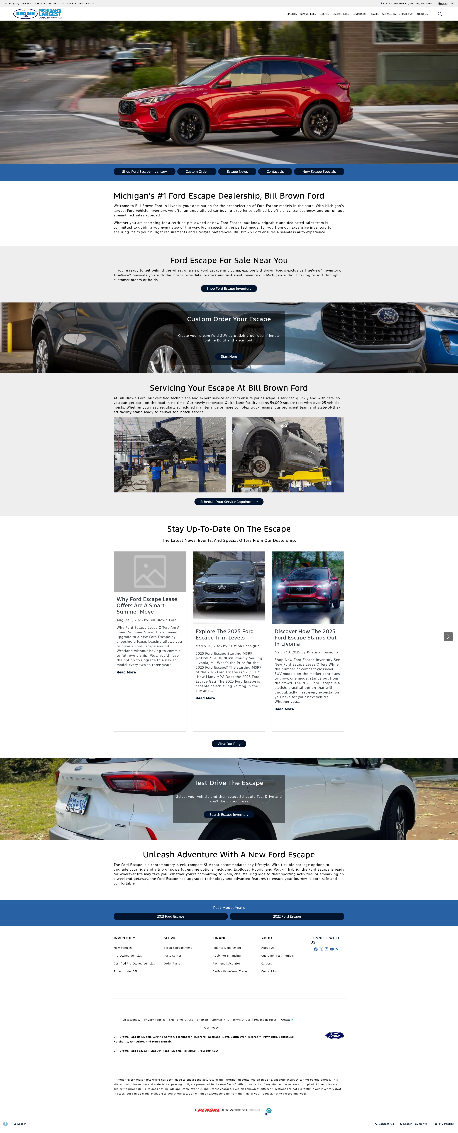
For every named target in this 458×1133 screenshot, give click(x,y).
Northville (121, 1041)
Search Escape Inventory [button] (229, 814)
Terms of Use (242, 1019)
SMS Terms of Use (181, 1019)
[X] (321, 949)
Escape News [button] (237, 171)
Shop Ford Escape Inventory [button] (144, 171)
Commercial (359, 14)
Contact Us (269, 971)
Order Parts (172, 963)
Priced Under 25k (126, 971)
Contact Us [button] (275, 171)
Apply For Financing (227, 955)
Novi (225, 1037)
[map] (337, 949)
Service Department (178, 947)
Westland (214, 1037)
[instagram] (326, 949)
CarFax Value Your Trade (230, 971)
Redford (200, 1037)
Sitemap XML (220, 1019)
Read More (126, 672)
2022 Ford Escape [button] (287, 916)
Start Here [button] (229, 356)
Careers (266, 963)
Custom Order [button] (197, 171)
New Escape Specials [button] (319, 171)
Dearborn (255, 1037)
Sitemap (202, 1019)
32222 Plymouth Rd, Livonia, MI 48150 (407, 3)
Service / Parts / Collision (397, 14)
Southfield (286, 1037)
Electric (324, 14)
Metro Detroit (161, 1041)
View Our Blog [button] (229, 744)
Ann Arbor (137, 1041)
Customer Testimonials (277, 955)
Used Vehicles (341, 14)
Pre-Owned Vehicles (128, 955)
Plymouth (270, 1037)
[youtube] (332, 949)
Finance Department (227, 947)
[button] (440, 14)
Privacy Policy (209, 1027)
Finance (374, 14)
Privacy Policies (154, 1019)
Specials (292, 14)
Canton (169, 1037)
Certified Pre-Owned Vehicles (134, 963)
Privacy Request (265, 1019)
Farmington (184, 1037)
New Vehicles (308, 14)
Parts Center (172, 955)
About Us (422, 14)
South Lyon (239, 1037)
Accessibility (131, 1019)
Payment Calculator (226, 963)
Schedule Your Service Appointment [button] (229, 502)
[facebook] (316, 949)
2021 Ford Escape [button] (170, 916)
